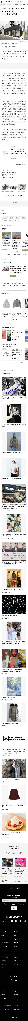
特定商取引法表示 (18, 1009)
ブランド (4, 991)
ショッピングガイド (6, 1005)
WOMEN (14, 904)
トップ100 (4, 946)
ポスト (15, 935)
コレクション (17, 931)
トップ (2, 4)
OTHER (22, 904)
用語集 (15, 946)
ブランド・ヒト (23, 1)
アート (11, 4)
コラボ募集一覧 (6, 346)
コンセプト (16, 994)
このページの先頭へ (15, 888)
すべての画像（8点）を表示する (14, 195)
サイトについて (5, 957)
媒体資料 (4, 964)
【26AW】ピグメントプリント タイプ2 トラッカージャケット (17, 315)
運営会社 (4, 967)
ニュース (5, 1)
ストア (17, 1)
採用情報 (4, 960)
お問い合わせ (17, 964)
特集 (9, 1)
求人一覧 (12, 327)
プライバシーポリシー (19, 960)
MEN (6, 904)
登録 (14, 908)
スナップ (4, 950)
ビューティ (13, 1)
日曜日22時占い (5, 942)
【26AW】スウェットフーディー (6, 313)
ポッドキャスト (18, 942)
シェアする (13, 46)
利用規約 (16, 957)
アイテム (4, 994)
